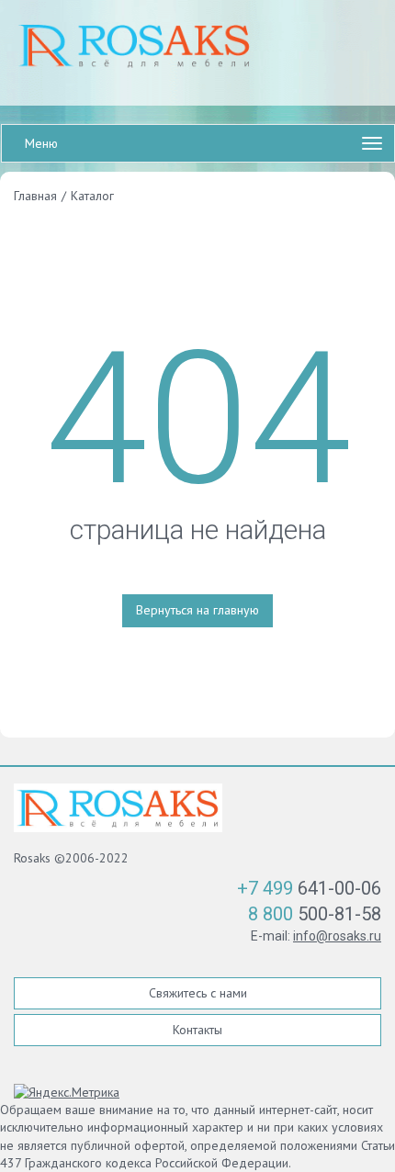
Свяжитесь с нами (198, 993)
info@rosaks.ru (337, 936)
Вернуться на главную (197, 610)
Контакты (197, 1029)
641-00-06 (309, 888)
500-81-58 (314, 914)
